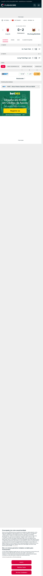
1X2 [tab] (3, 66)
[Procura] (34, 5)
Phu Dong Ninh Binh (33, 34)
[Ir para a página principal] (10, 5)
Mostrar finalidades (21, 572)
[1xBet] (5, 74)
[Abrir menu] (38, 5)
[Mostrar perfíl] (7, 30)
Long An (7, 34)
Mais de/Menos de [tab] (13, 66)
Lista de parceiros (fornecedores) (11, 557)
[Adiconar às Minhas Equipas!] (2, 30)
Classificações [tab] (27, 40)
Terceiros (15, 545)
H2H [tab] (18, 40)
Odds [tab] (12, 40)
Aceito (21, 562)
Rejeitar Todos (21, 567)
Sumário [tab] (5, 40)
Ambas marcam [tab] (27, 66)
